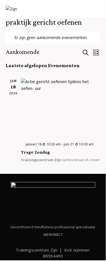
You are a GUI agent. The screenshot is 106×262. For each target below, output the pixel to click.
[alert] (53, 37)
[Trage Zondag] (60, 108)
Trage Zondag (35, 152)
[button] (98, 9)
